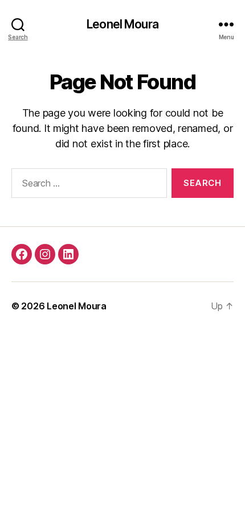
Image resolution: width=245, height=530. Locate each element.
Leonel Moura (122, 24)
